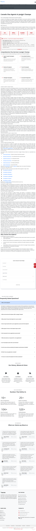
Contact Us (3, 518)
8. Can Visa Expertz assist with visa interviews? (9, 342)
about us (15, 166)
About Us (3, 512)
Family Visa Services (6, 162)
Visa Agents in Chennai (7, 178)
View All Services (22, 504)
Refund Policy (28, 525)
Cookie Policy (12, 525)
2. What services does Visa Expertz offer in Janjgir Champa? (12, 314)
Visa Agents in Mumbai (7, 172)
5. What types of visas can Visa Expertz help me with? (11, 328)
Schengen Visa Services (7, 160)
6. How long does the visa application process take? (10, 333)
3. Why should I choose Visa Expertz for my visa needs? (11, 319)
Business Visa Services (7, 156)
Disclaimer (23, 525)
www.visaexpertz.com (23, 515)
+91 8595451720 (19, 49)
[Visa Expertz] (2, 1)
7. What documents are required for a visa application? (11, 337)
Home (2, 510)
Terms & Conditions (18, 525)
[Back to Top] (33, 528)
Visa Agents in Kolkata (7, 180)
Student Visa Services (7, 158)
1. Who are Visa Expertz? (5, 302)
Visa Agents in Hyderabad (7, 176)
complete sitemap (8, 181)
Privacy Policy (8, 525)
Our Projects (3, 515)
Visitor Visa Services (6, 164)
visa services (7, 166)
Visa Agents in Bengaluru (7, 174)
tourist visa (5, 148)
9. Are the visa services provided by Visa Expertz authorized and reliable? (14, 347)
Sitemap (3, 520)
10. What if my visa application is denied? (8, 352)
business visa (10, 148)
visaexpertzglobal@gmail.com (24, 512)
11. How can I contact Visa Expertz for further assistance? (11, 356)
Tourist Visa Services (6, 154)
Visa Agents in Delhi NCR (7, 170)
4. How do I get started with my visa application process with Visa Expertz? (15, 323)
